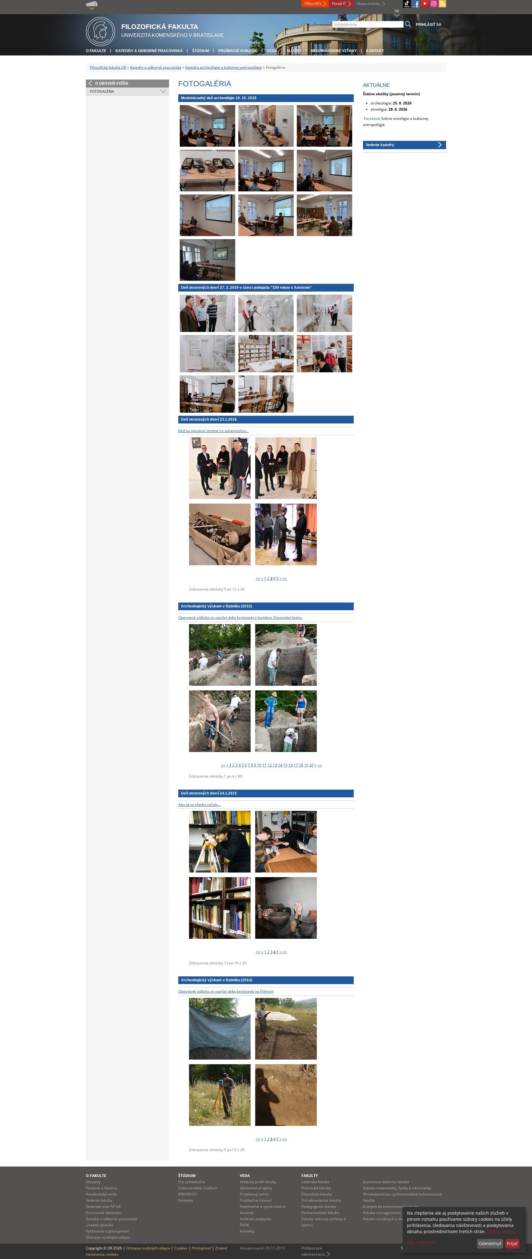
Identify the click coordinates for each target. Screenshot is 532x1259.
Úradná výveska (99, 1225)
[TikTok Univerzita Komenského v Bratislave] (407, 4)
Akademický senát (101, 1194)
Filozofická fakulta (316, 1194)
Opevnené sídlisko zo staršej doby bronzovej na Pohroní (225, 991)
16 (290, 765)
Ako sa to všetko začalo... (199, 804)
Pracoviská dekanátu (103, 1212)
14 (280, 765)
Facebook (372, 118)
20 (311, 765)
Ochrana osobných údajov (108, 1237)
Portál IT (339, 3)
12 (270, 765)
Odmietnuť (490, 1243)
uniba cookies (501, 1231)
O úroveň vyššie (111, 83)
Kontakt (375, 51)
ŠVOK (244, 1225)
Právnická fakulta (316, 1188)
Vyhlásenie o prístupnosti (107, 1231)
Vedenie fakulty (99, 1200)
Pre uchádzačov (191, 1181)
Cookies (181, 1248)
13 (275, 765)
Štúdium (200, 51)
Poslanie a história (101, 1188)
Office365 (312, 3)
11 (264, 765)
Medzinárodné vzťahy (334, 51)
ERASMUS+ (188, 1194)
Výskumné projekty (256, 1188)
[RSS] (442, 3)
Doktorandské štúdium (197, 1188)
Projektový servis (254, 1194)
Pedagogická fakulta (318, 1206)
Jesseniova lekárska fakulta (386, 1181)
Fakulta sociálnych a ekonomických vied (396, 1218)
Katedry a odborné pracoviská (149, 51)
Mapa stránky (368, 3)
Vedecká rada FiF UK (103, 1206)
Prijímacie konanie (238, 51)
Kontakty (185, 1200)
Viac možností (421, 1242)
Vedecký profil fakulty (258, 1181)
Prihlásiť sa (428, 24)
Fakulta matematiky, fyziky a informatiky (397, 1188)
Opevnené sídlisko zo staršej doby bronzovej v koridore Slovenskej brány (240, 617)
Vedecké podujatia (255, 1218)
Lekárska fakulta (315, 1181)
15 (285, 765)
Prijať (512, 1243)
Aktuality (93, 1181)
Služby (294, 51)
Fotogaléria (102, 91)
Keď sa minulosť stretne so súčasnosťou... (213, 430)
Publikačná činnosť (256, 1200)
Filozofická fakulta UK (108, 67)
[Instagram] (433, 3)
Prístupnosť (201, 1248)
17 (296, 765)
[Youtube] (425, 3)
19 (306, 765)
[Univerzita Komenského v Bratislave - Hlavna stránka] (100, 30)
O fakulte (96, 51)
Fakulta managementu (382, 1212)
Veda (272, 51)
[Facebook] (416, 3)
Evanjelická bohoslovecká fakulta (391, 1206)
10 (259, 765)
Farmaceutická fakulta (320, 1212)
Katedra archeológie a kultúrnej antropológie (223, 67)
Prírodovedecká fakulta (321, 1200)
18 (301, 765)
